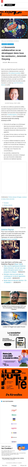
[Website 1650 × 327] (14, 13)
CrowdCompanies (12, 114)
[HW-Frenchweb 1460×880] (14, 366)
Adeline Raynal (7, 229)
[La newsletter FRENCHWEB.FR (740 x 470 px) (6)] (14, 347)
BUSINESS (16, 41)
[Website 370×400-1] (14, 398)
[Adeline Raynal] (10, 226)
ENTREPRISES (10, 41)
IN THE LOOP (10, 44)
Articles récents (8, 205)
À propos (6, 203)
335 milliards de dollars (14, 73)
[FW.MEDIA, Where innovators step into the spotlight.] (10, 5)
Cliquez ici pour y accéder (9, 239)
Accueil (4, 41)
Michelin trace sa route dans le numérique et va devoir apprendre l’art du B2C (14, 276)
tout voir (18, 264)
